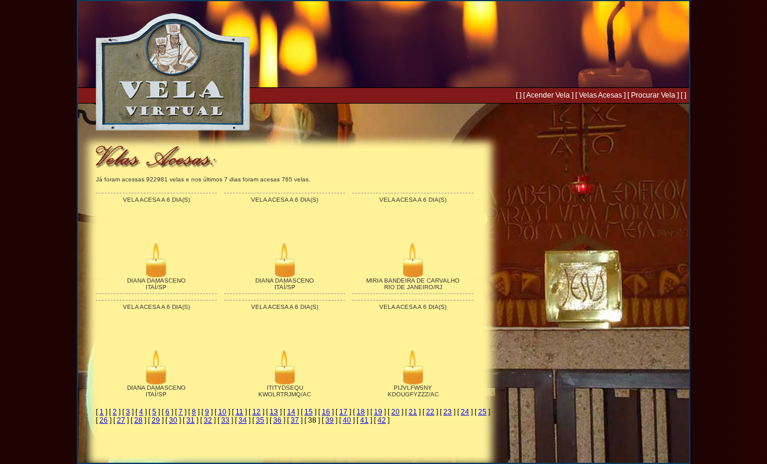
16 (326, 412)
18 (361, 412)
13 (274, 412)
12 (256, 412)
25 (482, 412)
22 (430, 412)
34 (242, 420)
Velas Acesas (600, 95)
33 (225, 420)
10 (222, 412)
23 (447, 412)
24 (465, 412)
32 (208, 420)
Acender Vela (548, 95)
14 (291, 412)
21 (413, 412)
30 (173, 420)
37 (295, 420)
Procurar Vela (653, 95)
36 (277, 420)
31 (190, 420)
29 (156, 420)
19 (378, 412)
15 (308, 412)
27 (121, 420)
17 (343, 412)
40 (347, 420)
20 (395, 412)
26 (103, 420)
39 (329, 420)
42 (382, 420)
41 (364, 420)
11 (239, 412)
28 (138, 420)
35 (260, 420)
